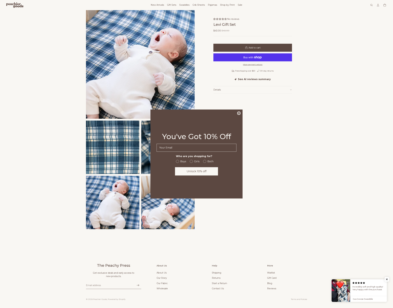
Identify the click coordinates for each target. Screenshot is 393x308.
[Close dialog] (238, 113)
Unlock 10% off (196, 171)
